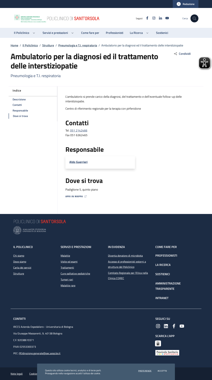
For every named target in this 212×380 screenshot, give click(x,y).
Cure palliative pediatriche (75, 274)
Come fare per (166, 247)
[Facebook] (174, 326)
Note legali (17, 374)
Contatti (19, 318)
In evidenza (116, 247)
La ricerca (163, 265)
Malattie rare (68, 285)
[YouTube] (182, 326)
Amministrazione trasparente (168, 286)
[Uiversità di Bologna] (106, 230)
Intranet (161, 298)
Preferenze (145, 371)
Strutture (48, 45)
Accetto (162, 371)
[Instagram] (158, 326)
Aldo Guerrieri (78, 162)
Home (14, 45)
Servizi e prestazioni (76, 247)
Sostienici (162, 274)
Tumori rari (67, 279)
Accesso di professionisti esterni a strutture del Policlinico (127, 264)
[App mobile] (158, 343)
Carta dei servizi (22, 268)
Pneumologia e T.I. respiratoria (77, 45)
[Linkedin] (166, 326)
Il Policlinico (30, 45)
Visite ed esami (69, 262)
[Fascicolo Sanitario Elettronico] (167, 352)
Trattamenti (67, 268)
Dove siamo (19, 262)
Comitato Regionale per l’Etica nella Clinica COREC (128, 275)
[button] (185, 4)
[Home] (75, 18)
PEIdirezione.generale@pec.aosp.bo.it (39, 353)
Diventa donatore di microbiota (125, 256)
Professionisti (166, 255)
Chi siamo (18, 256)
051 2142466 (78, 130)
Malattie (65, 256)
